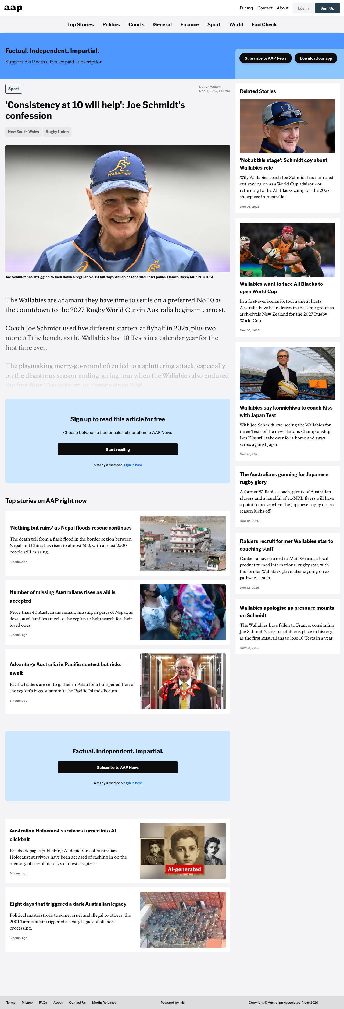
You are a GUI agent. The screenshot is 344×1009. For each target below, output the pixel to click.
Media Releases (104, 1002)
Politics (111, 24)
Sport (214, 24)
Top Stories (80, 24)
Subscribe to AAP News (265, 58)
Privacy (27, 1002)
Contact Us (77, 1002)
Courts (136, 24)
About (282, 8)
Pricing (246, 8)
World (236, 24)
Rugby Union (57, 131)
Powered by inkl (173, 1002)
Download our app (316, 58)
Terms (10, 1002)
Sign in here (133, 465)
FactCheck (264, 24)
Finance (189, 24)
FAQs (43, 1002)
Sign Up (327, 8)
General (162, 24)
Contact (265, 8)
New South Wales (23, 131)
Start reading (118, 449)
